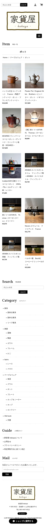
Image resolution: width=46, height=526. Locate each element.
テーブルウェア (16, 57)
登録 (7, 474)
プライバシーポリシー (12, 445)
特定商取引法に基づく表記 (14, 449)
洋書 (9, 420)
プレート (10, 394)
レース (10, 364)
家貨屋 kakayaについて (13, 438)
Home (5, 57)
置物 (9, 333)
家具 (6, 308)
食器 (9, 379)
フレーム (10, 348)
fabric (6, 360)
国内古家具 (11, 312)
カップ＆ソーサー (14, 400)
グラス (10, 384)
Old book (7, 416)
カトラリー (11, 410)
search (23, 5)
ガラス (10, 343)
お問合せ (7, 442)
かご (9, 353)
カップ (10, 405)
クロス (10, 369)
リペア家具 (11, 323)
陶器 (9, 338)
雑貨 (6, 329)
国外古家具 (11, 318)
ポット (10, 389)
